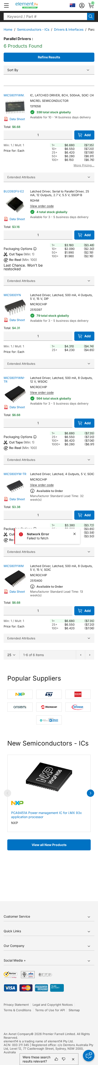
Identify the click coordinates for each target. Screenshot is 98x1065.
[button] (6, 5)
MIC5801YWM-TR (14, 379)
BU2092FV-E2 (14, 191)
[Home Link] (35, 5)
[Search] (90, 16)
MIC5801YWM (14, 566)
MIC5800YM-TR (15, 474)
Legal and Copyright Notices (53, 1004)
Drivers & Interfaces (68, 29)
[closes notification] (74, 533)
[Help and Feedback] (88, 1055)
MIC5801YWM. (14, 95)
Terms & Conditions (17, 1010)
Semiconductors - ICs (33, 29)
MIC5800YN (12, 295)
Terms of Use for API (50, 1010)
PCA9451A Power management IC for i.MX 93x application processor (46, 815)
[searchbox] (45, 16)
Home (8, 29)
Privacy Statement (16, 1004)
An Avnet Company (17, 1034)
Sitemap (74, 1010)
